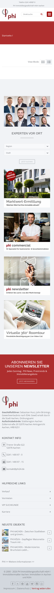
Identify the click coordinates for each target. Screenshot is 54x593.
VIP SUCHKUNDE (10, 505)
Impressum (9, 588)
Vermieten (7, 498)
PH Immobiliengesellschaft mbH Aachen (28, 5)
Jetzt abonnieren (27, 381)
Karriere (6, 511)
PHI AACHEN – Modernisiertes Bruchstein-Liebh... (25, 548)
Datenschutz (23, 588)
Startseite (7, 35)
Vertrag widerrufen (41, 588)
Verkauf (6, 491)
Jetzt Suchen (27, 161)
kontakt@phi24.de (15, 469)
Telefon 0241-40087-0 (27, 2)
